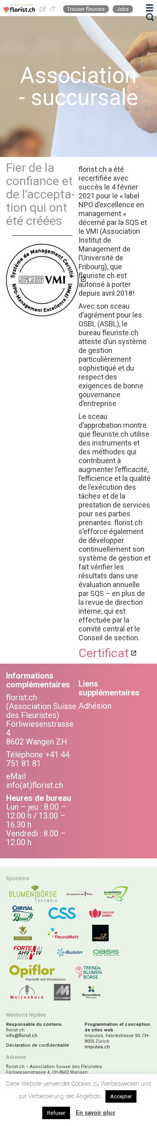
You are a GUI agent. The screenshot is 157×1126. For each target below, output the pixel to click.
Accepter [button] (121, 1096)
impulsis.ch (97, 1047)
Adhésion (95, 706)
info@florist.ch (21, 1035)
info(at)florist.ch (34, 785)
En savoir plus (95, 1112)
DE (42, 9)
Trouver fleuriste (86, 9)
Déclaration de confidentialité (37, 1045)
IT (52, 9)
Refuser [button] (56, 1113)
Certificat (103, 653)
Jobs (123, 9)
